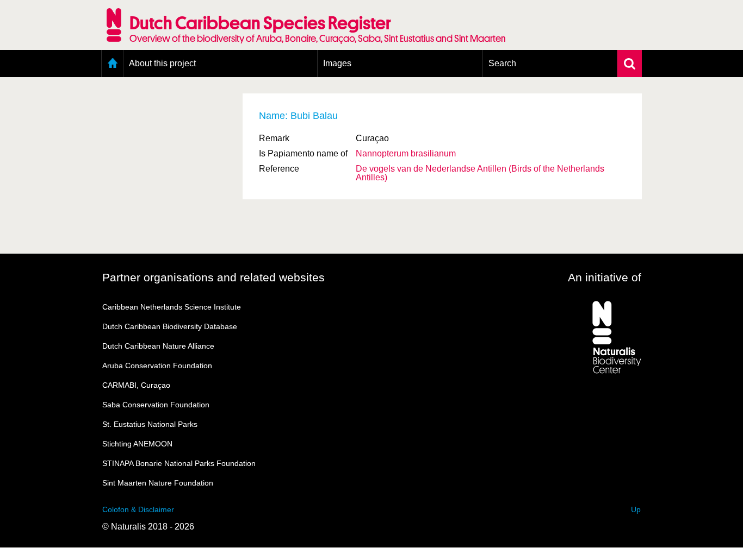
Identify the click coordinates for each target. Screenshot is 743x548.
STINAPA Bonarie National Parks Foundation (179, 463)
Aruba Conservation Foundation (157, 365)
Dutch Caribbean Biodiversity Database (169, 326)
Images (337, 63)
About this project (162, 63)
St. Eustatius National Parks (149, 424)
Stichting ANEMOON (137, 443)
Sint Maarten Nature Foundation (157, 482)
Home (112, 63)
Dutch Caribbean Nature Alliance (158, 346)
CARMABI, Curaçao (136, 385)
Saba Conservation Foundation (155, 404)
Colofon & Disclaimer (138, 509)
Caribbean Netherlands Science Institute (171, 307)
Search (502, 63)
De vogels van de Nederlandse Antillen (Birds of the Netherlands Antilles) (480, 173)
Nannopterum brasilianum (406, 153)
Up (636, 509)
